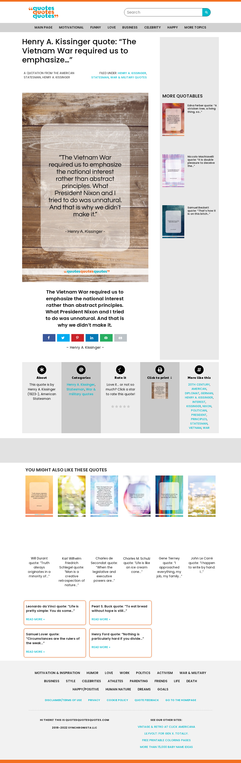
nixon (206, 406)
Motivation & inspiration (57, 673)
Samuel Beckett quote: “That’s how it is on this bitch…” (202, 211)
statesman (199, 424)
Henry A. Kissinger (132, 73)
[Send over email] (106, 338)
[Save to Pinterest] (77, 338)
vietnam (195, 428)
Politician (199, 410)
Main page (43, 27)
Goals (162, 689)
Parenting (139, 681)
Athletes (115, 681)
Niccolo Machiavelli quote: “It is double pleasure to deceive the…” (201, 161)
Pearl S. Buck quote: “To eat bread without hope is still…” (119, 608)
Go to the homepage (180, 700)
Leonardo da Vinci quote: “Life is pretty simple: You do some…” (52, 608)
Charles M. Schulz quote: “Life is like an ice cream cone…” (136, 565)
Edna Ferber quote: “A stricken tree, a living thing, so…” (202, 109)
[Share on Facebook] (49, 338)
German (207, 393)
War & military (193, 673)
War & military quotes (128, 77)
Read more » (35, 619)
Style (70, 681)
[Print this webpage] (120, 338)
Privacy (94, 700)
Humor (92, 673)
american (198, 389)
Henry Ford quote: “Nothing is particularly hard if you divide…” (118, 636)
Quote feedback (147, 700)
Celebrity (152, 27)
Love (112, 27)
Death (191, 681)
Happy (172, 27)
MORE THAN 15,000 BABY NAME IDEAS (166, 747)
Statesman (100, 77)
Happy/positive (86, 689)
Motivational (71, 27)
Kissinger (193, 406)
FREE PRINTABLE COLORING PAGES (166, 740)
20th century (199, 384)
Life (177, 681)
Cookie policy (117, 700)
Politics (143, 673)
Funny (95, 27)
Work (125, 673)
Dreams (144, 689)
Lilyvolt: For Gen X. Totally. (166, 733)
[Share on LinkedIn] (92, 338)
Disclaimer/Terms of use (63, 700)
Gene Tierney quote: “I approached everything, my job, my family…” (169, 567)
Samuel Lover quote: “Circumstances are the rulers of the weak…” (53, 638)
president (198, 415)
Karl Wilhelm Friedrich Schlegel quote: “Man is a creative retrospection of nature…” (72, 571)
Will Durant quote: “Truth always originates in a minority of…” (39, 567)
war (206, 428)
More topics (195, 27)
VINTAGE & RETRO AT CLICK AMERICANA (166, 727)
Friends (161, 681)
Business (130, 27)
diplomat (192, 393)
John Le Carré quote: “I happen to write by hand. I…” (201, 565)
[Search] (206, 12)
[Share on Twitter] (63, 338)
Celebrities (91, 681)
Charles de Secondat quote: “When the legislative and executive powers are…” (104, 569)
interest (199, 402)
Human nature (118, 689)
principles (199, 419)
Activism (165, 673)
